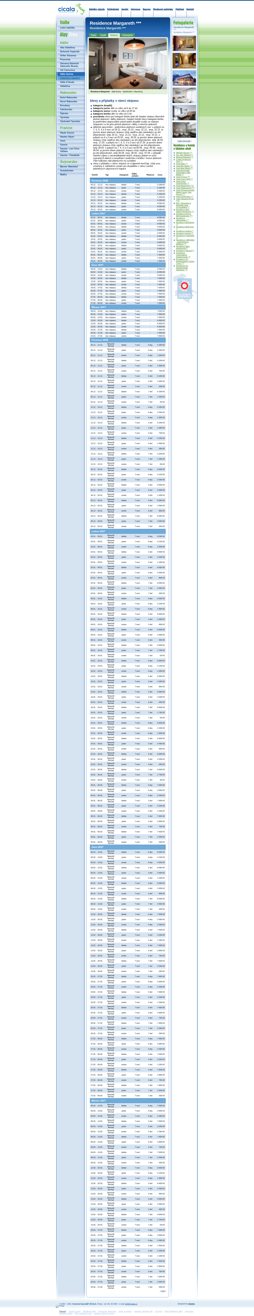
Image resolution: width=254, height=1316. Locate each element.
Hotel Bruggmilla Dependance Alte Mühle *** (183, 172)
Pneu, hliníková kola (83, 1313)
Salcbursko (66, 109)
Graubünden (66, 170)
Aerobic (125, 7)
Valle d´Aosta (67, 82)
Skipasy (114, 35)
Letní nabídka (67, 27)
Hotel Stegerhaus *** (184, 197)
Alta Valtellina (67, 47)
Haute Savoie (67, 132)
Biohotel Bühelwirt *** (184, 157)
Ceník (103, 35)
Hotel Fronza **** (183, 177)
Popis (93, 35)
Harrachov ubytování (107, 1311)
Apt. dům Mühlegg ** (184, 155)
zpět (163, 1291)
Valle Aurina (66, 74)
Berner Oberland (69, 166)
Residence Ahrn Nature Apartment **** (185, 210)
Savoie (63, 144)
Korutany (65, 105)
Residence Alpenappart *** (182, 219)
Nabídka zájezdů (97, 7)
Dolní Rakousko (68, 97)
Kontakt (190, 7)
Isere (62, 140)
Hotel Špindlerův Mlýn (173, 1311)
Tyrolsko (64, 117)
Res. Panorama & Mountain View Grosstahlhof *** (183, 205)
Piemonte (65, 59)
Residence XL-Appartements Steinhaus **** (182, 268)
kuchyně (158, 1311)
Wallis (63, 174)
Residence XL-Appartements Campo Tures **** (185, 261)
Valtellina (65, 86)
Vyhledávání (113, 7)
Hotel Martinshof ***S (185, 186)
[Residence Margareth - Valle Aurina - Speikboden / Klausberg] (128, 88)
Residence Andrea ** (184, 231)
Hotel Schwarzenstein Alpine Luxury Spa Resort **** (185, 192)
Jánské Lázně (75, 1311)
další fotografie (184, 141)
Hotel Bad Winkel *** (184, 168)
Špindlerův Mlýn (89, 1311)
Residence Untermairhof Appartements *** (183, 255)
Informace (135, 7)
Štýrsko (64, 113)
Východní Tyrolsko (70, 121)
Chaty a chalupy (125, 1311)
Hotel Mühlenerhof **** (185, 188)
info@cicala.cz (131, 1304)
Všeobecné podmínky (163, 7)
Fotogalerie (127, 35)
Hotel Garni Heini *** (184, 179)
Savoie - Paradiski (69, 155)
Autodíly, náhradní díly (143, 1311)
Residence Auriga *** (184, 233)
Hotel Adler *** (182, 164)
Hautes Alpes (67, 136)
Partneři (62, 1311)
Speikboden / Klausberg (70, 78)
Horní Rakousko (68, 101)
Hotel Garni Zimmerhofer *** (182, 182)
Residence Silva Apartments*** (183, 247)
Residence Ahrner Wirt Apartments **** (184, 215)
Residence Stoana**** (185, 251)
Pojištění (180, 7)
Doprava (147, 7)
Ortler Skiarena (68, 55)
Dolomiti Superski (69, 51)
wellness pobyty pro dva (104, 1313)
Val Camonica (67, 70)
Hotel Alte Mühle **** (184, 166)
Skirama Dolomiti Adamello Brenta (69, 64)
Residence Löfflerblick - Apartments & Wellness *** (185, 242)
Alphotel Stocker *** (184, 153)
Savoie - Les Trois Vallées (69, 150)
